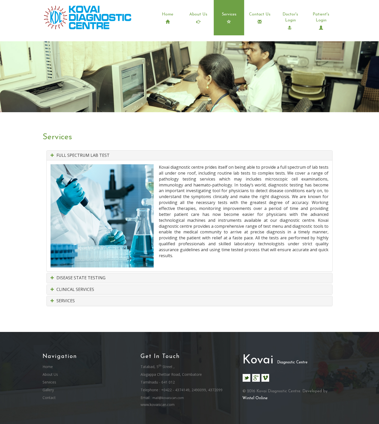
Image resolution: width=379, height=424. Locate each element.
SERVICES (65, 301)
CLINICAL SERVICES (74, 289)
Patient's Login (321, 17)
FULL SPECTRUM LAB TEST (82, 155)
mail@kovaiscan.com (168, 398)
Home (167, 14)
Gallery (48, 389)
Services (229, 14)
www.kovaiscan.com (158, 404)
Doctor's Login (290, 17)
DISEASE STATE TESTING (80, 278)
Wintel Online (255, 398)
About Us (198, 14)
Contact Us (259, 14)
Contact (49, 397)
